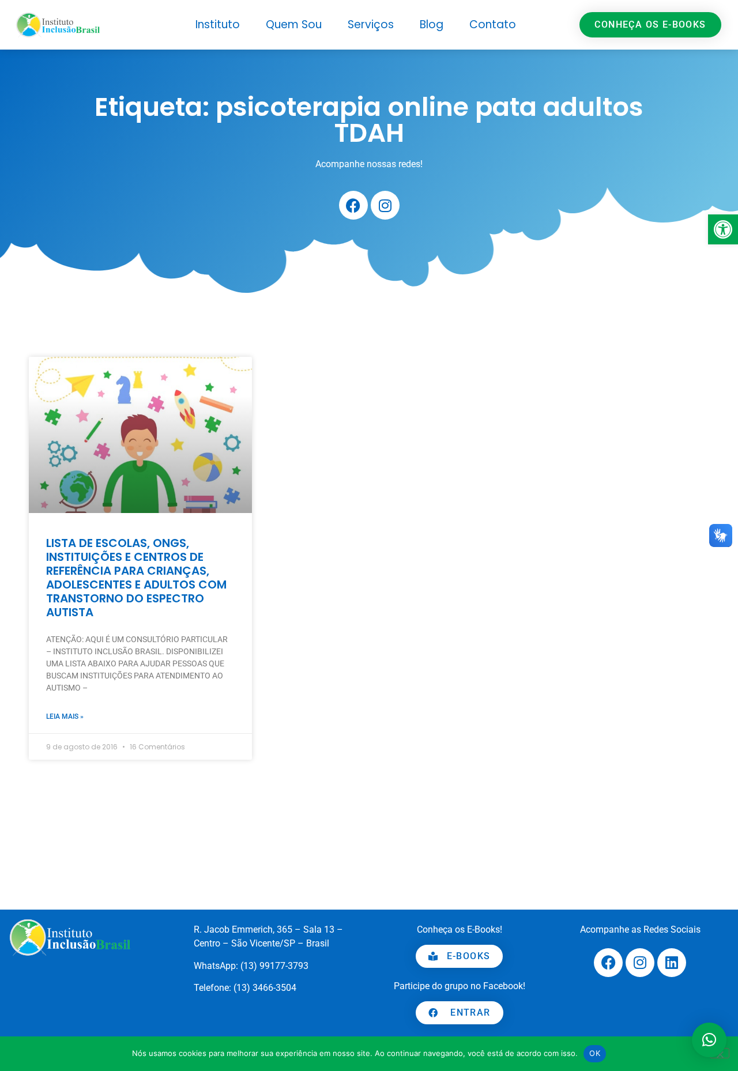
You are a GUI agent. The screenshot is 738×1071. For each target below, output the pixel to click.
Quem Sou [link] (294, 24)
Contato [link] (492, 24)
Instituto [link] (217, 24)
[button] (709, 1040)
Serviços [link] (371, 24)
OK (594, 1053)
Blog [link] (431, 24)
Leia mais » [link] (65, 716)
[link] (723, 229)
